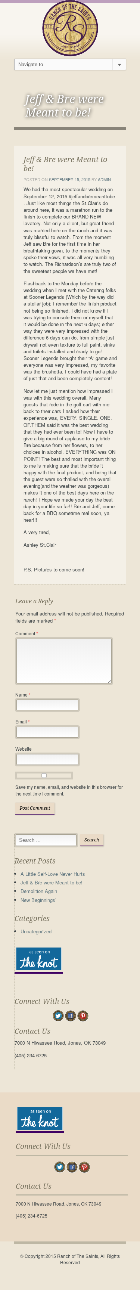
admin (104, 179)
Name (23, 694)
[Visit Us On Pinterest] (83, 1014)
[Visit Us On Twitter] (58, 1014)
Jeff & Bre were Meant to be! (52, 882)
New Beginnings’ (38, 899)
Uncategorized (36, 931)
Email (22, 721)
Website (23, 748)
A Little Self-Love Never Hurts (53, 873)
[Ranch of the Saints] (70, 27)
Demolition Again (39, 890)
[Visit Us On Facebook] (70, 1014)
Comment (26, 633)
